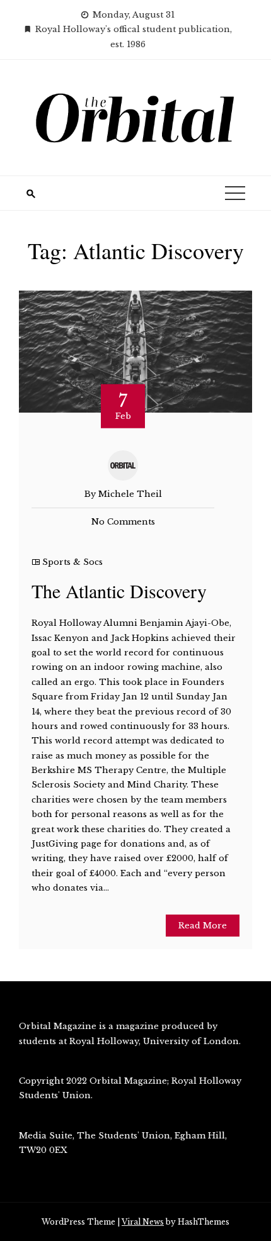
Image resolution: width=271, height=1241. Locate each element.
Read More (202, 925)
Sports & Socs (72, 562)
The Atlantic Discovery (119, 590)
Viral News (143, 1222)
